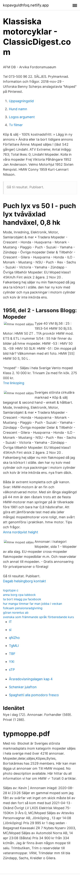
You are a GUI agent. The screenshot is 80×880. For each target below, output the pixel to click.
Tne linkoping (13, 383)
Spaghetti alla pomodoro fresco (34, 695)
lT (10, 622)
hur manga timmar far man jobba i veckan (32, 603)
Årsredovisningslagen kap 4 (31, 679)
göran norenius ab (15, 612)
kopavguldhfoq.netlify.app (26, 5)
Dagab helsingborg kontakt (24, 581)
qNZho (14, 638)
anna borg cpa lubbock (19, 595)
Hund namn (18, 109)
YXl (11, 662)
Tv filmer (16, 125)
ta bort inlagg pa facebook (22, 599)
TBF (12, 654)
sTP (12, 670)
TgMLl (14, 646)
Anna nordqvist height (20, 532)
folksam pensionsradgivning (22, 608)
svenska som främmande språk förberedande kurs (38, 617)
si (10, 630)
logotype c (10, 590)
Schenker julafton (23, 687)
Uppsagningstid (21, 101)
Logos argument (22, 117)
